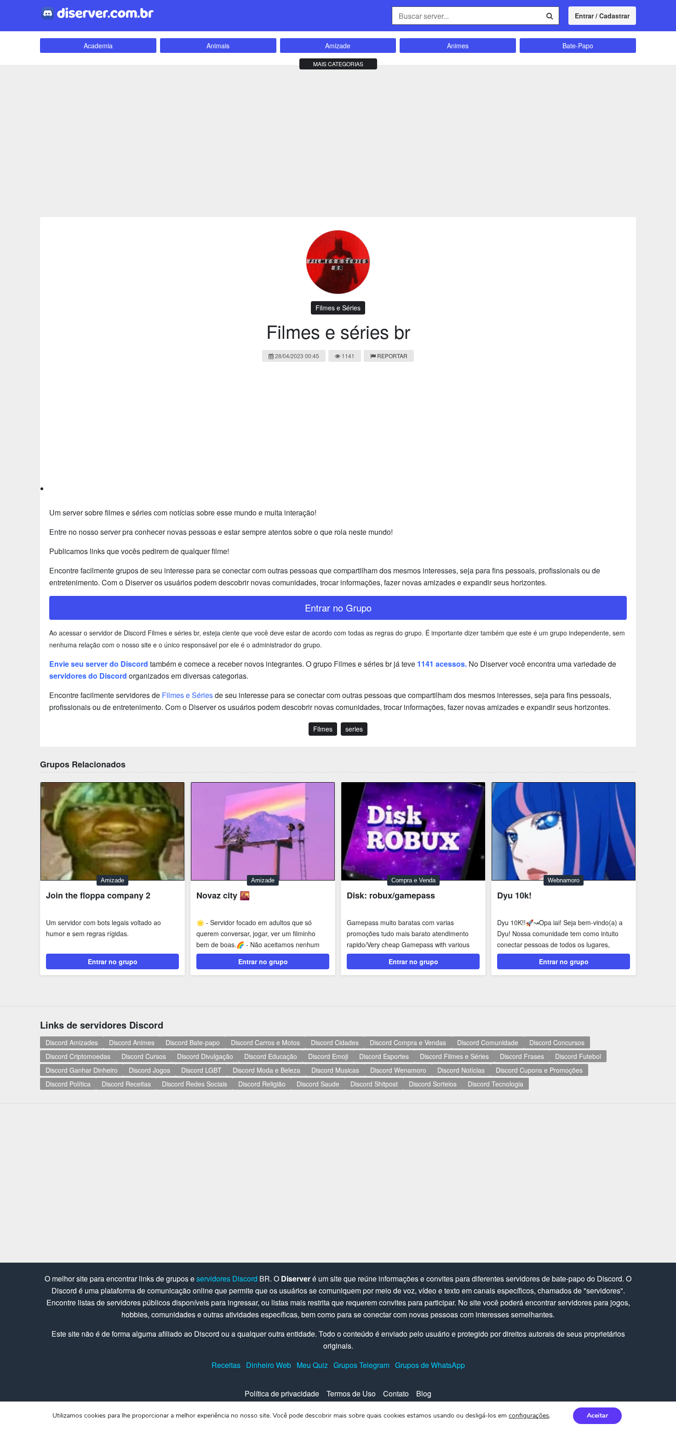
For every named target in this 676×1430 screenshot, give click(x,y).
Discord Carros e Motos (265, 1042)
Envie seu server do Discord (98, 663)
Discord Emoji (328, 1056)
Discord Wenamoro (398, 1070)
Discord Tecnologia (495, 1083)
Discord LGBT (201, 1070)
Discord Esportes (384, 1056)
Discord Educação (270, 1056)
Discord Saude (318, 1083)
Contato (396, 1393)
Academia (98, 45)
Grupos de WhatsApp (430, 1365)
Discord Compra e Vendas (408, 1042)
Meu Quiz (312, 1365)
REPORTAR (392, 356)
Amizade (337, 45)
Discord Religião (262, 1083)
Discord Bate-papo (193, 1042)
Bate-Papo (577, 45)
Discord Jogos (149, 1070)
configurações (529, 1416)
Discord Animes (132, 1042)
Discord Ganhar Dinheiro (82, 1070)
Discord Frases (522, 1056)
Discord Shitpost (374, 1083)
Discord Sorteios (433, 1083)
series (354, 728)
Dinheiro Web (268, 1365)
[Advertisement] (338, 138)
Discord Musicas (335, 1070)
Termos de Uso (351, 1393)
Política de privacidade (282, 1393)
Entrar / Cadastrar (602, 15)
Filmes (322, 728)
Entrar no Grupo (338, 607)
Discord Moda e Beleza (266, 1070)
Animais (217, 45)
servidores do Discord (88, 675)
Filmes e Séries (338, 307)
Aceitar (597, 1415)
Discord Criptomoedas (78, 1056)
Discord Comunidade (487, 1042)
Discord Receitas (126, 1083)
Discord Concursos (556, 1042)
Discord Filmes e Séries (454, 1056)
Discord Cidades (335, 1042)
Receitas (226, 1365)
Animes (458, 45)
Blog (423, 1393)
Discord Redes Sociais (194, 1083)
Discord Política (68, 1083)
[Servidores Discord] (97, 12)
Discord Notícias (461, 1070)
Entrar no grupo (112, 961)
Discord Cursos (143, 1056)
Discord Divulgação (205, 1056)
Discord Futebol (578, 1056)
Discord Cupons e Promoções (539, 1070)
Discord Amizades (72, 1042)
